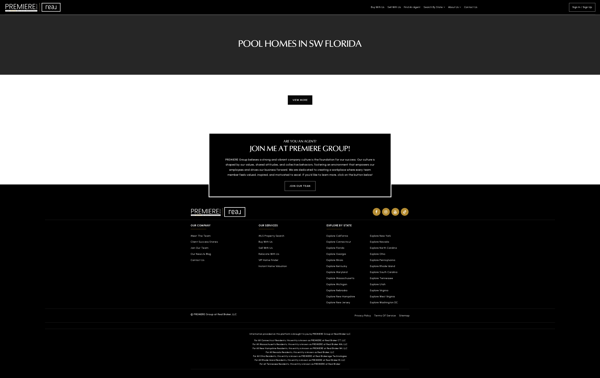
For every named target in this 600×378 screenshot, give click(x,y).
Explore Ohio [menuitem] (377, 253)
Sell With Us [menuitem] (394, 7)
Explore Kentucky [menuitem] (337, 266)
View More (300, 99)
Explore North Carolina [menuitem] (383, 247)
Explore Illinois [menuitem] (335, 260)
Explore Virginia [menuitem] (379, 290)
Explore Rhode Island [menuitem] (382, 266)
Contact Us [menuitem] (470, 7)
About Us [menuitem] (453, 7)
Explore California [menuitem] (337, 235)
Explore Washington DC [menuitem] (384, 302)
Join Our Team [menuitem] (200, 247)
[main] (300, 61)
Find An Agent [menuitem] (412, 7)
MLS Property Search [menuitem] (271, 235)
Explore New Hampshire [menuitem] (341, 296)
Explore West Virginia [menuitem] (382, 296)
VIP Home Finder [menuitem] (269, 260)
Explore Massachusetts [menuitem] (340, 278)
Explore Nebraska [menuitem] (337, 290)
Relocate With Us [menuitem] (269, 253)
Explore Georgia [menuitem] (336, 253)
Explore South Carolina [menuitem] (383, 272)
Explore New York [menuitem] (380, 235)
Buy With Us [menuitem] (377, 7)
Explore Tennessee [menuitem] (381, 278)
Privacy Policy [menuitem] (363, 315)
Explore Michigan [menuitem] (337, 284)
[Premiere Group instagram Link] (386, 212)
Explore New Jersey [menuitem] (338, 302)
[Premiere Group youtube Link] (395, 212)
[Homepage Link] (33, 7)
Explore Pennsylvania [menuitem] (382, 260)
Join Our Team (300, 185)
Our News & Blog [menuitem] (201, 253)
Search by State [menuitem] (433, 7)
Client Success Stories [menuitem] (204, 241)
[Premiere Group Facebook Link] (376, 212)
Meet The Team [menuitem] (201, 235)
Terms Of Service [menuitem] (385, 315)
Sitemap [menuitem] (404, 315)
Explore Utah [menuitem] (377, 284)
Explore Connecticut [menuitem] (339, 241)
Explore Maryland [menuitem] (337, 272)
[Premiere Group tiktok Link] (405, 212)
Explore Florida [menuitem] (335, 247)
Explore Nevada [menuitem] (379, 241)
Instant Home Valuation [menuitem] (273, 266)
